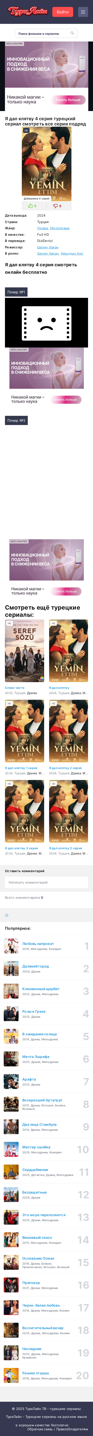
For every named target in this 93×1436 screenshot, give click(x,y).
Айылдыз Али (72, 253)
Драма (42, 228)
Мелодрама (60, 228)
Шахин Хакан (48, 247)
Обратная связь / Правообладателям (57, 1429)
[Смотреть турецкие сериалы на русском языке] (27, 11)
